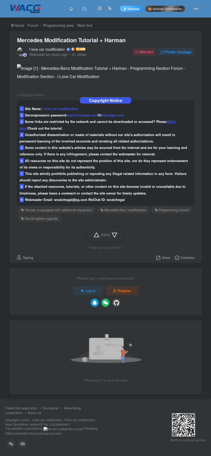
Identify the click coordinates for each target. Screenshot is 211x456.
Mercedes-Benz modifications (125, 210)
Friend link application (21, 408)
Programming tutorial (174, 210)
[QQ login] (95, 303)
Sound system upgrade (41, 218)
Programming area (58, 25)
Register (124, 290)
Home (18, 25)
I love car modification (47, 49)
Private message (178, 51)
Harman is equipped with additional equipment (58, 210)
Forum (33, 25)
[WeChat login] (105, 303)
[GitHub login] (116, 303)
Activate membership (167, 8)
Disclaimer (51, 408)
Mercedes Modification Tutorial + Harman (71, 40)
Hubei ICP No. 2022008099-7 (50, 424)
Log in (90, 290)
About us (34, 412)
